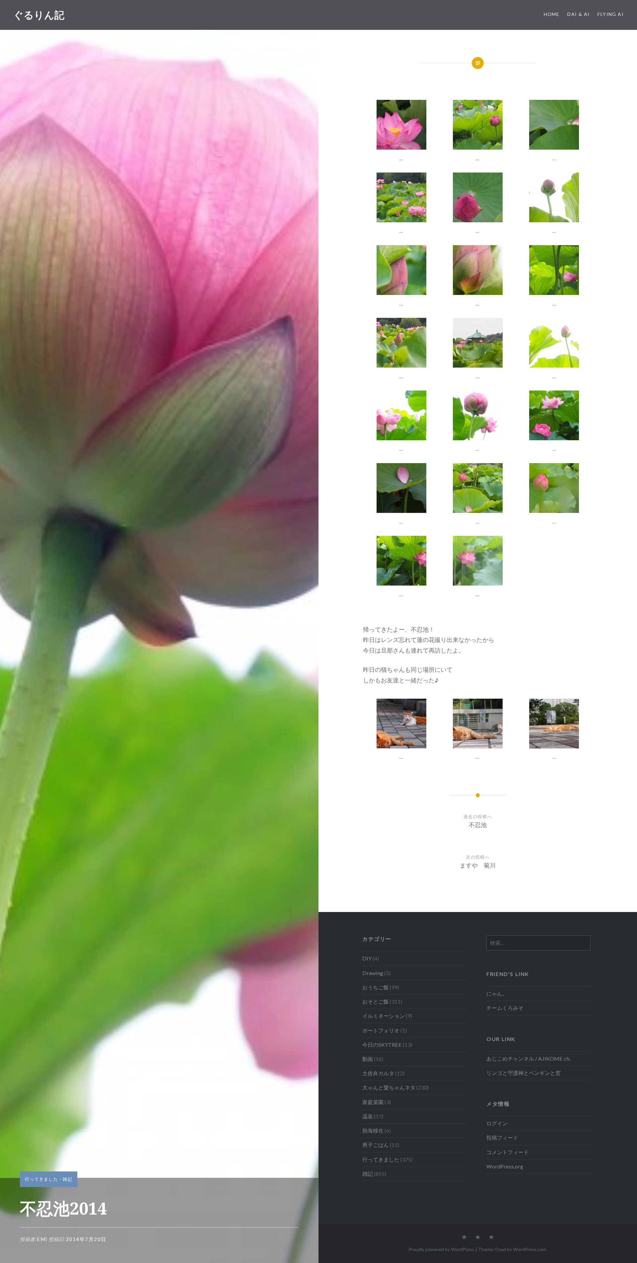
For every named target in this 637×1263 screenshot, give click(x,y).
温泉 (367, 1116)
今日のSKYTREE (382, 1044)
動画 (367, 1059)
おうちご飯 (375, 987)
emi (42, 1239)
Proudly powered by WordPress (441, 1249)
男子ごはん (375, 1145)
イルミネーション (383, 1016)
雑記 (67, 1179)
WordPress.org (504, 1166)
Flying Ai (611, 14)
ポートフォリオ (380, 1030)
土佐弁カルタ (378, 1073)
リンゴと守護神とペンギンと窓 (523, 1073)
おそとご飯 (375, 1001)
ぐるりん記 (38, 15)
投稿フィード (502, 1137)
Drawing (372, 973)
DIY (367, 958)
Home (552, 14)
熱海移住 (373, 1130)
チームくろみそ (505, 1008)
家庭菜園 (373, 1102)
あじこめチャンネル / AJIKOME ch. (528, 1058)
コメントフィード (507, 1152)
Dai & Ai (578, 14)
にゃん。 (497, 993)
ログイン (497, 1123)
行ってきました (41, 1179)
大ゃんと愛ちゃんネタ (388, 1087)
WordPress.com (529, 1249)
